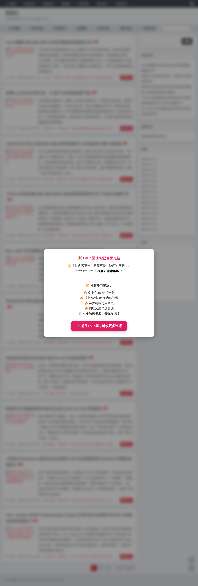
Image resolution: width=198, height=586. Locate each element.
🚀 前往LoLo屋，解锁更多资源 (99, 326)
